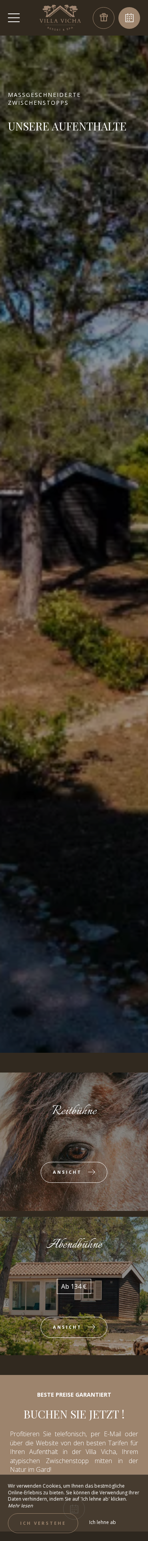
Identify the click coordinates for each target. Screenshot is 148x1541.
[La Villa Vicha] (60, 18)
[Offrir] (103, 18)
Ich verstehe (43, 1523)
